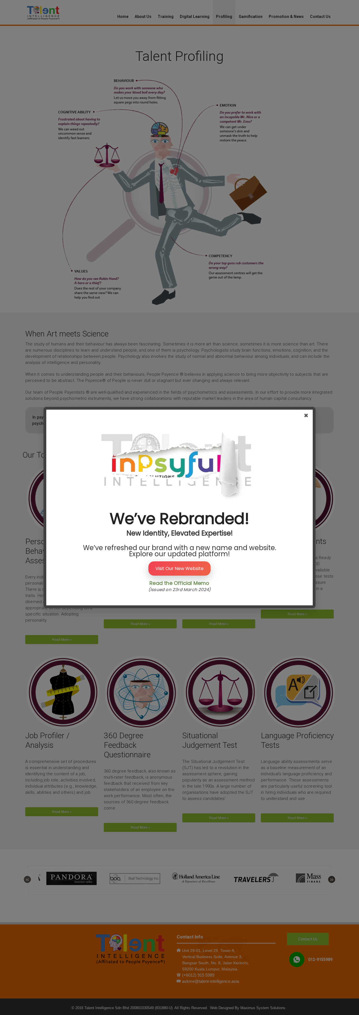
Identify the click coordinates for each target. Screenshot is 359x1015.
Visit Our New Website (179, 568)
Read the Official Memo (179, 583)
